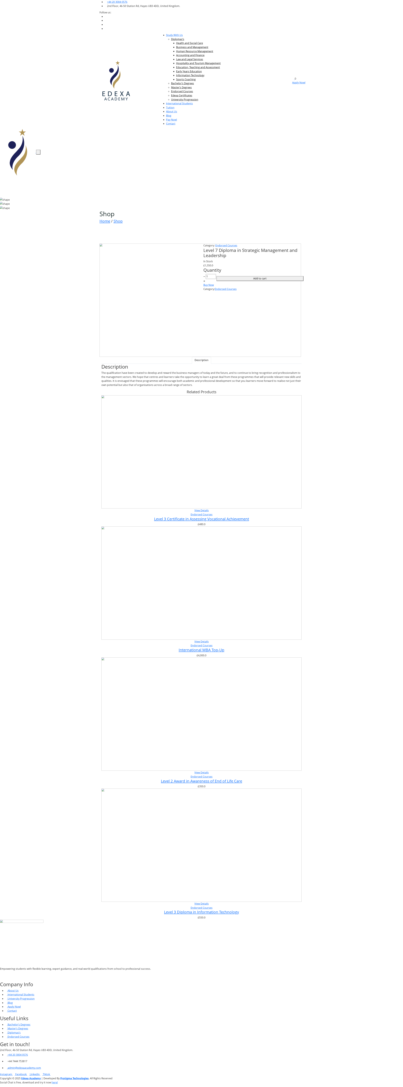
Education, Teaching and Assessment (198, 67)
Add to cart (260, 278)
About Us (171, 111)
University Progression (184, 99)
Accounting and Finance (190, 55)
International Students (179, 103)
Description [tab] (201, 360)
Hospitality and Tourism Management (198, 63)
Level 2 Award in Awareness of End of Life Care (201, 781)
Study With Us (174, 35)
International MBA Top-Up (201, 649)
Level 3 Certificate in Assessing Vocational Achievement (201, 518)
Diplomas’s (177, 39)
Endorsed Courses (182, 91)
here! (55, 1082)
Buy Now (208, 285)
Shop (118, 221)
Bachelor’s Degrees (182, 83)
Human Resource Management (194, 51)
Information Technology (190, 75)
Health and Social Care (189, 43)
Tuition (170, 107)
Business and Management (192, 47)
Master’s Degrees (181, 87)
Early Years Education (189, 71)
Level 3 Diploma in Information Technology (201, 912)
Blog (168, 115)
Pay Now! (171, 119)
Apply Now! (298, 82)
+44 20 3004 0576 (117, 2)
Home (104, 221)
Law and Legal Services (189, 59)
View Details (201, 510)
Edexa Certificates (181, 95)
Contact (170, 123)
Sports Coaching (186, 79)
